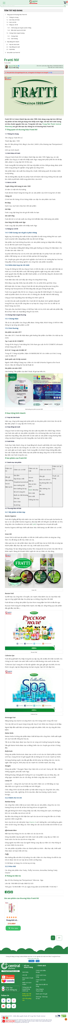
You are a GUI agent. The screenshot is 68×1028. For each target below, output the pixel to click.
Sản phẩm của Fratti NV (13, 52)
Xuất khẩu (12, 49)
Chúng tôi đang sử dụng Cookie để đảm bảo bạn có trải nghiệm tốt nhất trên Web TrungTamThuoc (33, 957)
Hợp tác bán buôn (14, 44)
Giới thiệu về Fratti (14, 20)
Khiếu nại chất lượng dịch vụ (26, 994)
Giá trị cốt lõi (12, 22)
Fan (9, 987)
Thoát (37, 961)
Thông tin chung (13, 17)
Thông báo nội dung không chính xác (26, 989)
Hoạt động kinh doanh (13, 41)
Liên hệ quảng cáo (26, 999)
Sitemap (38, 997)
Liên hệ (24, 975)
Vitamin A (32, 822)
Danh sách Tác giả (41, 994)
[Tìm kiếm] (65, 6)
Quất (34, 524)
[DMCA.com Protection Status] (63, 1016)
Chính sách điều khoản (41, 971)
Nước (30, 490)
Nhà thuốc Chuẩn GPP (27, 979)
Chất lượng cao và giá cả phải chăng (21, 28)
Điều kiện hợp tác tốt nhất (18, 30)
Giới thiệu (25, 972)
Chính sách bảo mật (33, 958)
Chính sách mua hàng (41, 976)
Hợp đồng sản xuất (14, 47)
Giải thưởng (14, 38)
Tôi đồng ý (31, 961)
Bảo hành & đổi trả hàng (42, 985)
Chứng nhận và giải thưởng (16, 33)
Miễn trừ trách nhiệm (26, 983)
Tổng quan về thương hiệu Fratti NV (17, 14)
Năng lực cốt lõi (13, 24)
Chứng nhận (14, 36)
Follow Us (5, 995)
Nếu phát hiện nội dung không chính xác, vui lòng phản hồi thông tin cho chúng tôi (29, 72)
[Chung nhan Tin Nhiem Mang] (57, 1016)
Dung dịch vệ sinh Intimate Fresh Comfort (12, 920)
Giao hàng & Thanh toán (40, 990)
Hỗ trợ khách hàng (28, 966)
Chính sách (42, 966)
